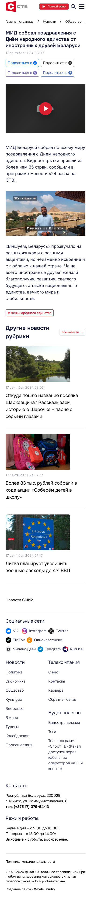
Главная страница (20, 21)
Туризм (12, 726)
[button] (45, 108)
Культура (14, 699)
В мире (12, 717)
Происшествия (19, 744)
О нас (53, 672)
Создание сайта (18, 889)
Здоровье (14, 708)
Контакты (56, 681)
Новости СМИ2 (19, 599)
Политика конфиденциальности (30, 861)
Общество (73, 21)
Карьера (55, 690)
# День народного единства (30, 313)
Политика (14, 672)
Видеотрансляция (64, 722)
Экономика (15, 681)
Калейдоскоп (17, 735)
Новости (49, 21)
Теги (52, 731)
